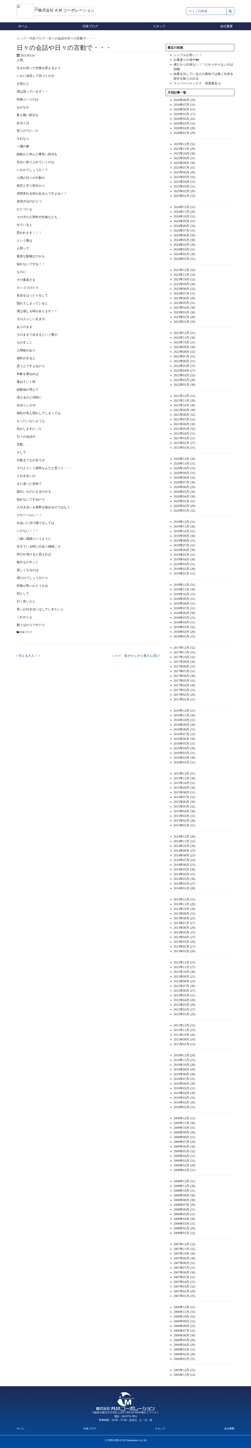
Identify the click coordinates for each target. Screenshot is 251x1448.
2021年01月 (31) (184, 447)
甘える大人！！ (29, 655)
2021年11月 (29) (184, 400)
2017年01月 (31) (184, 699)
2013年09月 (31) (184, 913)
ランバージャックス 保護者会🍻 (197, 83)
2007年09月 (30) (184, 1258)
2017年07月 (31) (184, 671)
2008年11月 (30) (184, 1186)
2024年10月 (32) (184, 216)
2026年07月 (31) (184, 104)
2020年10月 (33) (184, 468)
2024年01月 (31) (184, 258)
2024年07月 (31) (184, 230)
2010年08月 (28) (184, 1074)
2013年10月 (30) (184, 908)
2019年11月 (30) (184, 526)
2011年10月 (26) (184, 1034)
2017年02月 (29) (184, 694)
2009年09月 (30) (184, 1132)
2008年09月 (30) (184, 1195)
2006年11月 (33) (184, 1311)
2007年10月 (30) (184, 1253)
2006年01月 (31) (184, 1359)
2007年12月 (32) (184, 1244)
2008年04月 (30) (184, 1219)
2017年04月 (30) (184, 685)
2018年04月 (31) (184, 622)
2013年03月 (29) (184, 941)
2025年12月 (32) (184, 144)
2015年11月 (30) (184, 778)
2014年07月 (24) (184, 860)
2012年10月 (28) (184, 971)
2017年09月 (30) (184, 661)
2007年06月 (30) (184, 1272)
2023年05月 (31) (184, 303)
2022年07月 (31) (184, 356)
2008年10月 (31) (184, 1190)
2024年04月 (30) (184, 244)
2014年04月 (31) (184, 874)
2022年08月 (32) (184, 351)
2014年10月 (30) (184, 846)
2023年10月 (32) (184, 279)
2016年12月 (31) (184, 710)
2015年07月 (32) (184, 797)
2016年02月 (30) (184, 757)
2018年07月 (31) (184, 608)
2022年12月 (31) (184, 333)
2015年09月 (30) (184, 787)
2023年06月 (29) (184, 298)
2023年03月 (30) (184, 312)
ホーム (23, 26)
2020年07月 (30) (184, 482)
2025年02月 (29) (184, 191)
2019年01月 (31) (184, 573)
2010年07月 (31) (184, 1079)
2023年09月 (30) (184, 284)
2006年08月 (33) (184, 1326)
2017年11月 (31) (184, 652)
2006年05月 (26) (184, 1340)
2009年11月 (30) (184, 1123)
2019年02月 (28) (184, 568)
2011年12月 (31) (184, 1025)
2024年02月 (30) (184, 254)
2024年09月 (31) (184, 221)
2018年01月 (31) (184, 636)
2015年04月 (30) (184, 811)
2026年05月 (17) (184, 114)
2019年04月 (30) (184, 559)
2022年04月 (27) (184, 370)
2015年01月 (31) (184, 825)
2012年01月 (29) (184, 1014)
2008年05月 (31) (184, 1214)
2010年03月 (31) (184, 1097)
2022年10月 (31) (184, 342)
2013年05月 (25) (184, 932)
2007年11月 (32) (184, 1249)
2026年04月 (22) (184, 118)
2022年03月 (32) (184, 375)
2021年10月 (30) (184, 405)
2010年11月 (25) (184, 1060)
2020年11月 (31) (184, 463)
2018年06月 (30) (184, 613)
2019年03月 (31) (184, 564)
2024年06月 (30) (184, 235)
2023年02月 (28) (184, 317)
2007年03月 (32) (184, 1286)
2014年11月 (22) (184, 841)
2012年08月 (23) (184, 981)
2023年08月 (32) (184, 288)
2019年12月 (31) (184, 521)
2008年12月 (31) (184, 1181)
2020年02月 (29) (184, 506)
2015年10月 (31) (184, 783)
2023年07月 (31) (184, 293)
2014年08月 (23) (184, 855)
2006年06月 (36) (184, 1335)
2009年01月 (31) (184, 1170)
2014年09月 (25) (184, 850)
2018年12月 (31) (184, 584)
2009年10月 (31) (184, 1127)
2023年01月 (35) (184, 321)
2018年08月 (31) (184, 603)
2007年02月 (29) (184, 1291)
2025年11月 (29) (184, 148)
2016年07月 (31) (184, 734)
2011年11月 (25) (184, 1030)
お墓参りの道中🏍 (186, 59)
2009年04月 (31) (184, 1156)
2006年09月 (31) (184, 1321)
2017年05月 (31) (184, 680)
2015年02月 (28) (184, 820)
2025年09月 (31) (184, 158)
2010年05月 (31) (184, 1088)
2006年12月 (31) (184, 1307)
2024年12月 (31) (184, 207)
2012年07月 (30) (184, 986)
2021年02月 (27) (184, 443)
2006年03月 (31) (184, 1349)
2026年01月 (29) (184, 133)
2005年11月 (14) (184, 1374)
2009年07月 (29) (184, 1141)
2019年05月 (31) (184, 554)
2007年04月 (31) (184, 1281)
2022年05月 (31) (184, 365)
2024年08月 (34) (184, 225)
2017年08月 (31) (184, 666)
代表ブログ (90, 26)
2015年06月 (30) (184, 801)
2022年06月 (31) (184, 361)
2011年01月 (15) (184, 1044)
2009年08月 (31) (184, 1137)
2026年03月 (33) (184, 123)
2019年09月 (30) (184, 536)
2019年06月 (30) (184, 550)
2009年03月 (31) (184, 1160)
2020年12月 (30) (184, 458)
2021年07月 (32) (184, 419)
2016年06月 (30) (184, 738)
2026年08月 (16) (184, 100)
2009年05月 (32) (184, 1151)
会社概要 (226, 26)
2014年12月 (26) (184, 836)
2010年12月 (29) (184, 1055)
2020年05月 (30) (184, 491)
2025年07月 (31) (184, 167)
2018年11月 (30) (184, 589)
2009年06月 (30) (184, 1146)
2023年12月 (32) (184, 270)
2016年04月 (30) (184, 748)
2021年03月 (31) (184, 438)
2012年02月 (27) (184, 1009)
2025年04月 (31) (184, 181)
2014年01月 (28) (184, 888)
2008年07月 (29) (184, 1204)
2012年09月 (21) (184, 976)
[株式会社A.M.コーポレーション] (26, 11)
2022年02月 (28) (184, 380)
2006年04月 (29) (184, 1344)
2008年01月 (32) (184, 1233)
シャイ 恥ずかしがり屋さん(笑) (135, 655)
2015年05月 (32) (184, 806)
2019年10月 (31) (184, 531)
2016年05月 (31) (184, 743)
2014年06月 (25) (184, 864)
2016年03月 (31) (184, 753)
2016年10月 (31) (184, 720)
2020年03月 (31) (184, 501)
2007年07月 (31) (184, 1267)
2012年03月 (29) (184, 1004)
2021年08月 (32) (184, 414)
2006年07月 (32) (184, 1330)
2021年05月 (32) (184, 428)
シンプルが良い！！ (188, 55)
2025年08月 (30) (184, 163)
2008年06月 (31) (184, 1209)
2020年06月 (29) (184, 487)
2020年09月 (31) (184, 473)
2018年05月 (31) (184, 617)
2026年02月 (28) (184, 128)
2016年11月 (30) (184, 715)
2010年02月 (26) (184, 1102)
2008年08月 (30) (184, 1200)
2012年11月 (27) (184, 967)
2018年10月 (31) (184, 594)
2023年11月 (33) (184, 274)
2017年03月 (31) (184, 690)
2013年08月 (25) (184, 918)
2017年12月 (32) (184, 647)
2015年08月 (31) (184, 792)
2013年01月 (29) (184, 951)
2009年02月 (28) (184, 1165)
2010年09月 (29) (184, 1069)
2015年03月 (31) (184, 816)
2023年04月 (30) (184, 307)
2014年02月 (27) (184, 883)
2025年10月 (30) (184, 153)
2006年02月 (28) (184, 1354)
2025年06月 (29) (184, 172)
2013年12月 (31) (184, 899)
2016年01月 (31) (184, 762)
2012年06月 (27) (184, 990)
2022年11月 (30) (184, 337)
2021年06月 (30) (184, 424)
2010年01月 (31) (184, 1107)
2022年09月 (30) (184, 347)
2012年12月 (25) (184, 962)
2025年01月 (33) (184, 195)
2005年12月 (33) (184, 1370)
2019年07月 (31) (184, 545)
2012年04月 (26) (184, 1000)
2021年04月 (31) (184, 433)
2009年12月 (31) (184, 1118)
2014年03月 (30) (184, 878)
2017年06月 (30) (184, 676)
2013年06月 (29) (184, 927)
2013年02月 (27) (184, 946)
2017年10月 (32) (184, 657)
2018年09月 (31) (184, 598)
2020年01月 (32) (184, 510)
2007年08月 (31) (184, 1263)
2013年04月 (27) (184, 937)
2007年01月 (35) (184, 1296)
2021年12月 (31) (184, 395)
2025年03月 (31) (184, 186)
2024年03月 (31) (184, 249)
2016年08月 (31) (184, 729)
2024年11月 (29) (184, 211)
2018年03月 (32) (184, 627)
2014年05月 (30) (184, 869)
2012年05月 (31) (184, 995)
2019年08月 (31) (184, 540)
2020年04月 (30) (184, 496)
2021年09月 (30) (184, 410)
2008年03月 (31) (184, 1223)
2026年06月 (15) (184, 109)
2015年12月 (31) (184, 773)
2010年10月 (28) (184, 1064)
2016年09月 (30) (184, 724)
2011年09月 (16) (184, 1039)
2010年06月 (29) (184, 1083)
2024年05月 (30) (184, 240)
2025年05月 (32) (184, 177)
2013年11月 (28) (184, 904)
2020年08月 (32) (184, 477)
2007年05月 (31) (184, 1277)
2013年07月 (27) (184, 923)
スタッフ (159, 26)
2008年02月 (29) (184, 1228)
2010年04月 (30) (184, 1093)
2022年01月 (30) (184, 384)
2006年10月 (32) (184, 1316)
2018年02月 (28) (184, 631)
